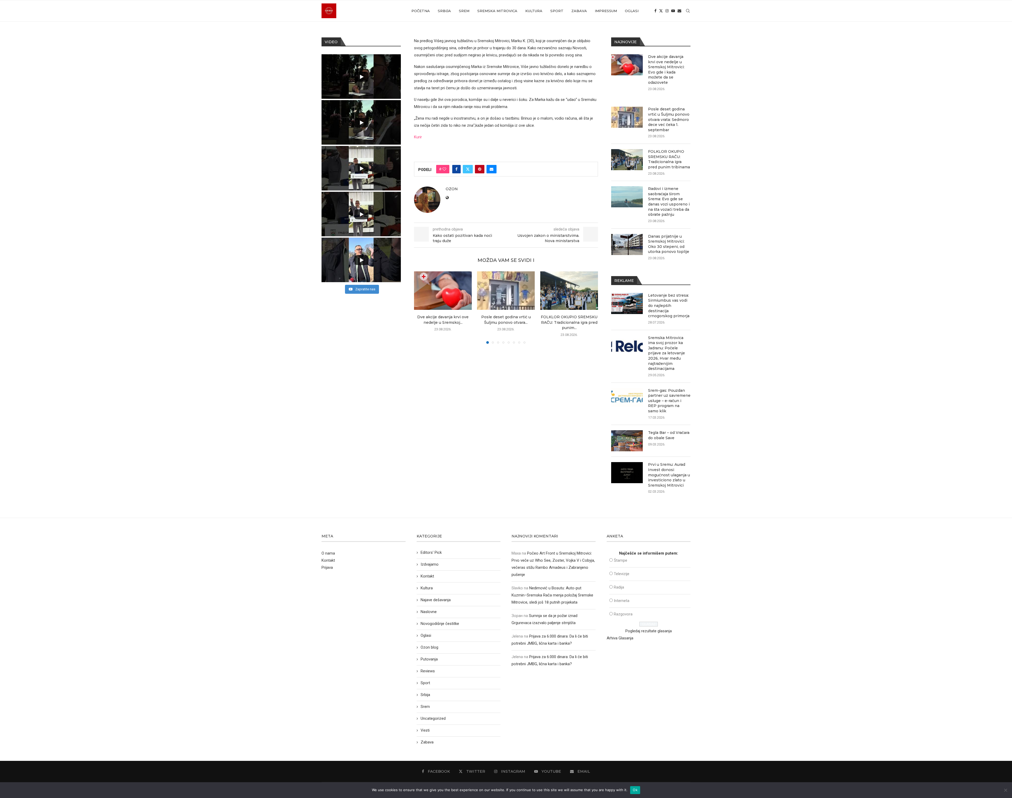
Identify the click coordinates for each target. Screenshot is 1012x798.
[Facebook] (655, 10)
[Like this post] (444, 169)
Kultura (533, 11)
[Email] (679, 10)
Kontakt (328, 560)
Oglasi (632, 11)
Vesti (425, 730)
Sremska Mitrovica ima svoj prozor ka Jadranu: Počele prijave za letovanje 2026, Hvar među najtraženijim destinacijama (666, 353)
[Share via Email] (491, 169)
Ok (635, 790)
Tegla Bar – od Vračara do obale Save (668, 435)
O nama (328, 553)
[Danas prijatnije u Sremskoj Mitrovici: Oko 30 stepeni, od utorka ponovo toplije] (627, 244)
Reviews (428, 671)
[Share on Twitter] (468, 169)
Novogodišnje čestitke (440, 623)
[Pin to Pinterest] (479, 169)
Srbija (444, 11)
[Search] (687, 10)
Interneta (621, 600)
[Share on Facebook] (456, 169)
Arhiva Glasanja (620, 638)
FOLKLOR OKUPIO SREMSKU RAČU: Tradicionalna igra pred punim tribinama (669, 159)
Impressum (606, 11)
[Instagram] (667, 10)
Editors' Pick (431, 552)
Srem (464, 11)
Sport (556, 11)
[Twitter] (661, 10)
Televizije (621, 573)
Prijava (327, 567)
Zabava (579, 11)
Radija (619, 587)
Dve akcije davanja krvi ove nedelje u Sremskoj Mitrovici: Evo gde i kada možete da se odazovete (666, 69)
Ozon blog (429, 647)
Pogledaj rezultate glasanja (648, 631)
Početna (420, 11)
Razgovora (623, 614)
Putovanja (429, 659)
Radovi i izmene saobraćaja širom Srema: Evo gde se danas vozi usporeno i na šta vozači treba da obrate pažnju (669, 201)
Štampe (620, 560)
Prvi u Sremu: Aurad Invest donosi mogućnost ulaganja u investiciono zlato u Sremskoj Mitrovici (669, 474)
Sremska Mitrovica (497, 11)
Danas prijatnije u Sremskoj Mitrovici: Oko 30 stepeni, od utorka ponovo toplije (668, 244)
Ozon (452, 189)
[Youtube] (673, 10)
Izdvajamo (430, 564)
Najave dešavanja (436, 600)
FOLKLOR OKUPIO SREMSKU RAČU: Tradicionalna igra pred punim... (569, 322)
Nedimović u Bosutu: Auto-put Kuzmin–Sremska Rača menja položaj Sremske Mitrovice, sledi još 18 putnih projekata (552, 595)
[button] (421, 307)
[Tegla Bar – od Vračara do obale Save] (627, 440)
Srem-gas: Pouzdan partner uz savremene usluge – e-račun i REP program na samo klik (669, 400)
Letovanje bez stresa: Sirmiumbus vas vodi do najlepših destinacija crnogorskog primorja (668, 305)
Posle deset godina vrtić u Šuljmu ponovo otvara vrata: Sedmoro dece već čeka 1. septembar (668, 119)
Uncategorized (433, 718)
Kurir (418, 137)
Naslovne (429, 611)
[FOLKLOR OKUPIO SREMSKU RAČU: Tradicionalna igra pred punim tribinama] (569, 290)
